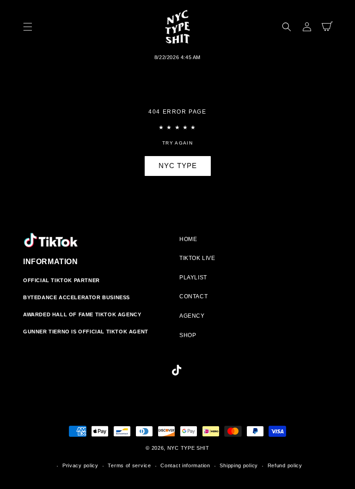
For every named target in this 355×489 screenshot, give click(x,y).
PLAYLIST (193, 277)
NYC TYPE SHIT (188, 448)
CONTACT (193, 296)
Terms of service (129, 465)
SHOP (187, 335)
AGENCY (192, 316)
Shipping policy (239, 465)
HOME (188, 239)
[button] (28, 27)
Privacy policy (80, 465)
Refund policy (285, 465)
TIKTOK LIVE (197, 258)
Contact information (185, 465)
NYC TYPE (178, 165)
